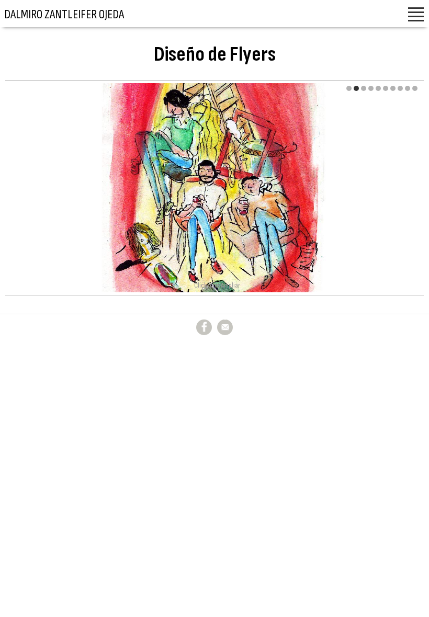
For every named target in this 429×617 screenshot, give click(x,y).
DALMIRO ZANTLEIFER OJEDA (64, 14)
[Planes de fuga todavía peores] (214, 187)
